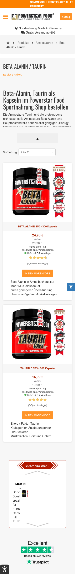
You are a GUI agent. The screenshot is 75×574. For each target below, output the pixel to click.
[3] (32, 258)
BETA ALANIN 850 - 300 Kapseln (37, 226)
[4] (41, 400)
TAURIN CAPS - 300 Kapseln (37, 368)
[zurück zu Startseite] (8, 42)
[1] (30, 400)
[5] (45, 400)
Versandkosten (46, 249)
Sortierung (10, 152)
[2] (33, 400)
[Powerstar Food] (32, 16)
